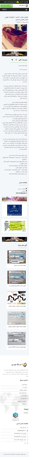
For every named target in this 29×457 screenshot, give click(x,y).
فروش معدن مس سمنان (20, 265)
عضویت (25, 2)
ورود (20, 2)
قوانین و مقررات (24, 395)
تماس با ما (25, 387)
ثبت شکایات (24, 404)
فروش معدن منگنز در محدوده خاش (17, 306)
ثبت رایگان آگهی (5, 6)
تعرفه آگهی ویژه (24, 398)
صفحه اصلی (24, 384)
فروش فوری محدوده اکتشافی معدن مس (16, 347)
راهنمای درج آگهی (23, 390)
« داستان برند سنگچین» (22, 401)
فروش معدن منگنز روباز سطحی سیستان (16, 286)
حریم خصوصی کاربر (23, 393)
